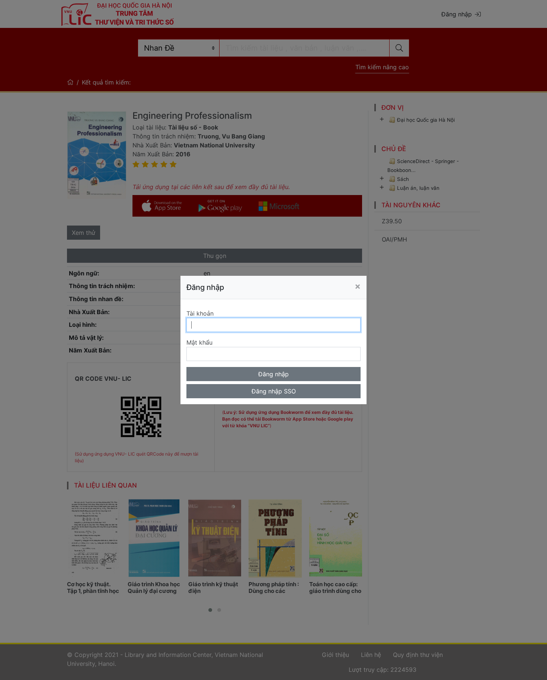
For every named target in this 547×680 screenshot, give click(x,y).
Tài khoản (200, 313)
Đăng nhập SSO (274, 391)
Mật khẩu (199, 342)
